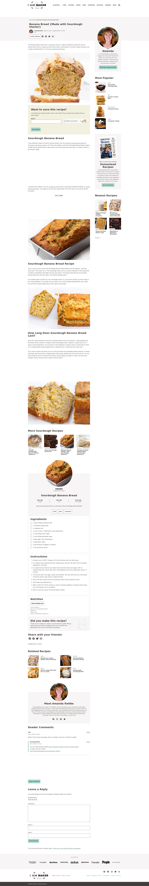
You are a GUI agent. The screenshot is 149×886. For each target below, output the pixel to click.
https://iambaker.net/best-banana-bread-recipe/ (63, 747)
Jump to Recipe (35, 36)
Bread (34, 19)
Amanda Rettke (39, 30)
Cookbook (108, 5)
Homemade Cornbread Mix (78, 670)
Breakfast (79, 448)
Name (30, 825)
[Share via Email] (52, 36)
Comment (68, 511)
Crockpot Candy (113, 121)
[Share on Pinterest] (46, 36)
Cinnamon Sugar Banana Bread (75, 143)
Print (54, 511)
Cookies (78, 5)
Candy (84, 5)
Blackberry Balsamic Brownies (114, 232)
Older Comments (34, 781)
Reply (88, 732)
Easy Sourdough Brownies (57, 49)
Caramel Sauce (113, 109)
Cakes (64, 5)
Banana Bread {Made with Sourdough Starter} (66, 452)
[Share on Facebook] (42, 36)
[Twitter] (115, 872)
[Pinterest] (104, 872)
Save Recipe (36, 129)
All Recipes (56, 5)
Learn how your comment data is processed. (67, 848)
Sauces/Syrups (111, 107)
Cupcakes (71, 5)
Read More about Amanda (108, 67)
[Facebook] (108, 872)
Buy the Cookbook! (108, 185)
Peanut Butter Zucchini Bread (78, 658)
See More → (98, 237)
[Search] (119, 5)
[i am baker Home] (37, 5)
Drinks (97, 210)
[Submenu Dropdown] (60, 5)
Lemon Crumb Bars (113, 97)
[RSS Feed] (119, 872)
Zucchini (75, 656)
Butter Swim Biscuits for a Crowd (48, 670)
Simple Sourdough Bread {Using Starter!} (33, 452)
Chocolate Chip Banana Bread (37, 145)
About (114, 5)
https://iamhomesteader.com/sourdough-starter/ (45, 751)
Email (33, 118)
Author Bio (100, 5)
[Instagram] (112, 872)
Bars (109, 94)
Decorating (91, 5)
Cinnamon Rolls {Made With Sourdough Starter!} (82, 452)
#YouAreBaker (55, 627)
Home (30, 19)
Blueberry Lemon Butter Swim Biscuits (48, 658)
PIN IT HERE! (59, 195)
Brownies (47, 448)
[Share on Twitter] (49, 36)
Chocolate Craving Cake (112, 85)
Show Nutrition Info (37, 603)
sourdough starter (54, 45)
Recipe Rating (32, 797)
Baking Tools (97, 875)
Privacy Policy (116, 875)
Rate (60, 511)
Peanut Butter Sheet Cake (101, 231)
